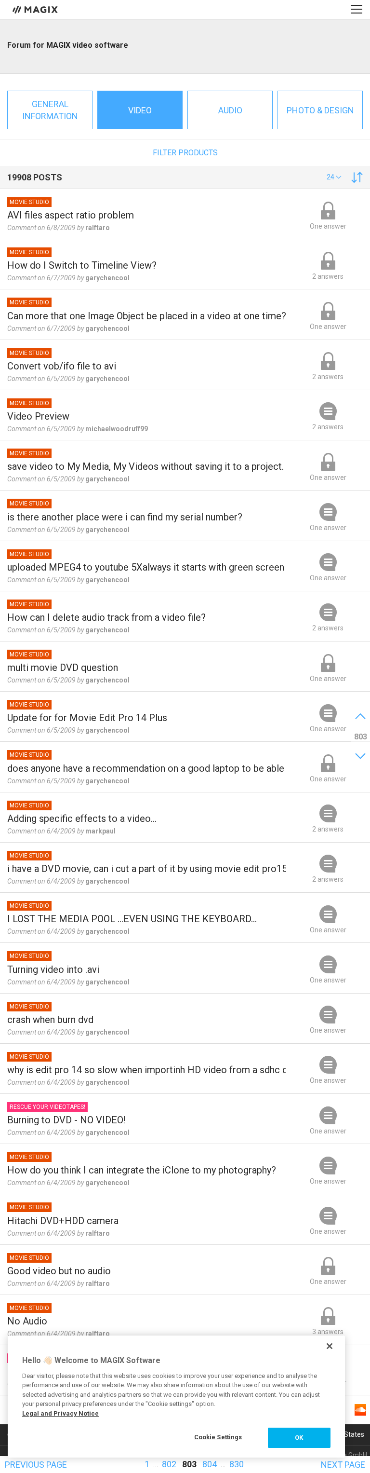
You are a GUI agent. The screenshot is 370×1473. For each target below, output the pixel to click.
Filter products (185, 152)
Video (140, 110)
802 (169, 1464)
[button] (334, 177)
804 (209, 1464)
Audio (230, 110)
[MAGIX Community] (36, 9)
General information (50, 110)
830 (236, 1464)
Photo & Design (320, 110)
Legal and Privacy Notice (60, 1413)
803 (189, 1464)
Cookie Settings (218, 1437)
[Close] (329, 1346)
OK (299, 1437)
